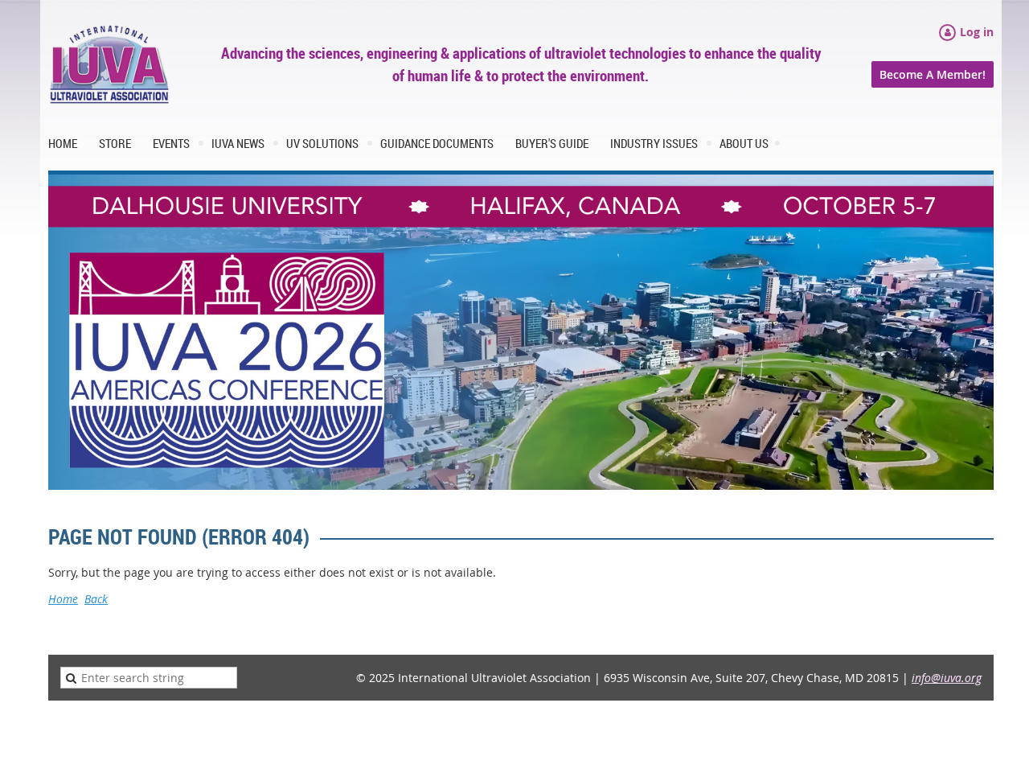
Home (63, 598)
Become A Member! (932, 74)
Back (96, 598)
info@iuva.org (947, 677)
